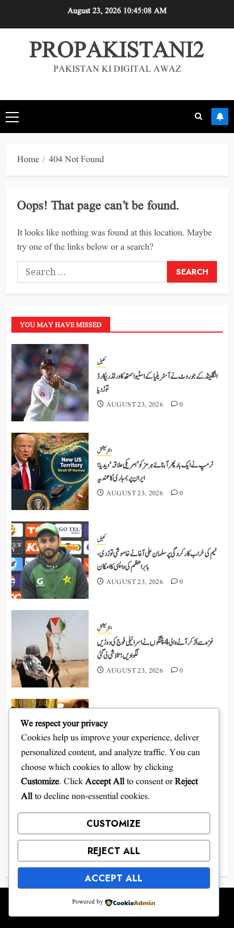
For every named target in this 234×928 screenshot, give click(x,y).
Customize (113, 823)
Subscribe (219, 116)
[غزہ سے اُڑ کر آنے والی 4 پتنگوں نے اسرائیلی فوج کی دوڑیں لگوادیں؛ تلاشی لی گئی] (50, 648)
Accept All (114, 878)
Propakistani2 (117, 51)
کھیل (101, 362)
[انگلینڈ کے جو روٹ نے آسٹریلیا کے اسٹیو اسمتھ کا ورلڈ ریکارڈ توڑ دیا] (50, 382)
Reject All (113, 850)
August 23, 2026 (134, 404)
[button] (12, 116)
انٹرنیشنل (104, 450)
